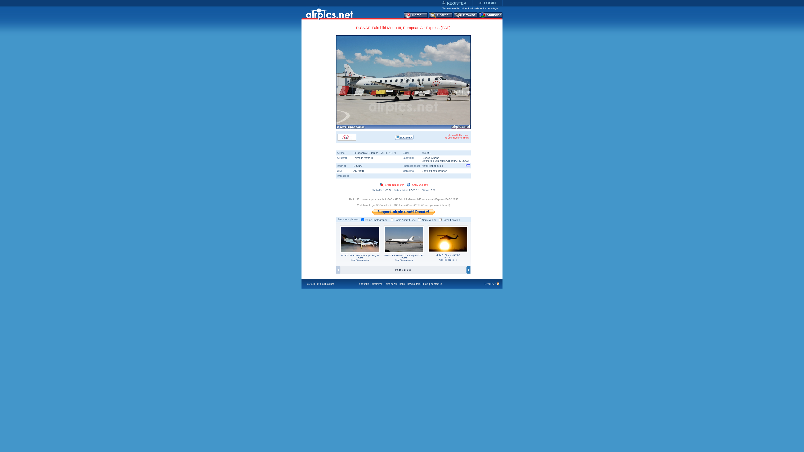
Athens (435, 158)
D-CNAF (358, 165)
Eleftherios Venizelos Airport (438, 160)
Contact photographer (434, 171)
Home (416, 15)
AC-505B (358, 171)
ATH (457, 160)
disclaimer (377, 283)
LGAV (465, 160)
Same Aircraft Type (405, 220)
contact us (436, 283)
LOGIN (490, 3)
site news (391, 283)
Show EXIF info (420, 185)
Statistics (494, 15)
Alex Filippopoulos (432, 165)
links (402, 283)
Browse (469, 15)
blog (425, 283)
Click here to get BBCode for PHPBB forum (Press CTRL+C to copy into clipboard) (403, 205)
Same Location (451, 220)
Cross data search (394, 185)
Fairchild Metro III (363, 158)
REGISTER (456, 3)
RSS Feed (490, 284)
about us (364, 283)
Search (442, 15)
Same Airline (429, 220)
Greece (426, 158)
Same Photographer (377, 220)
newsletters (413, 283)
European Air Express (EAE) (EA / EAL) (375, 153)
